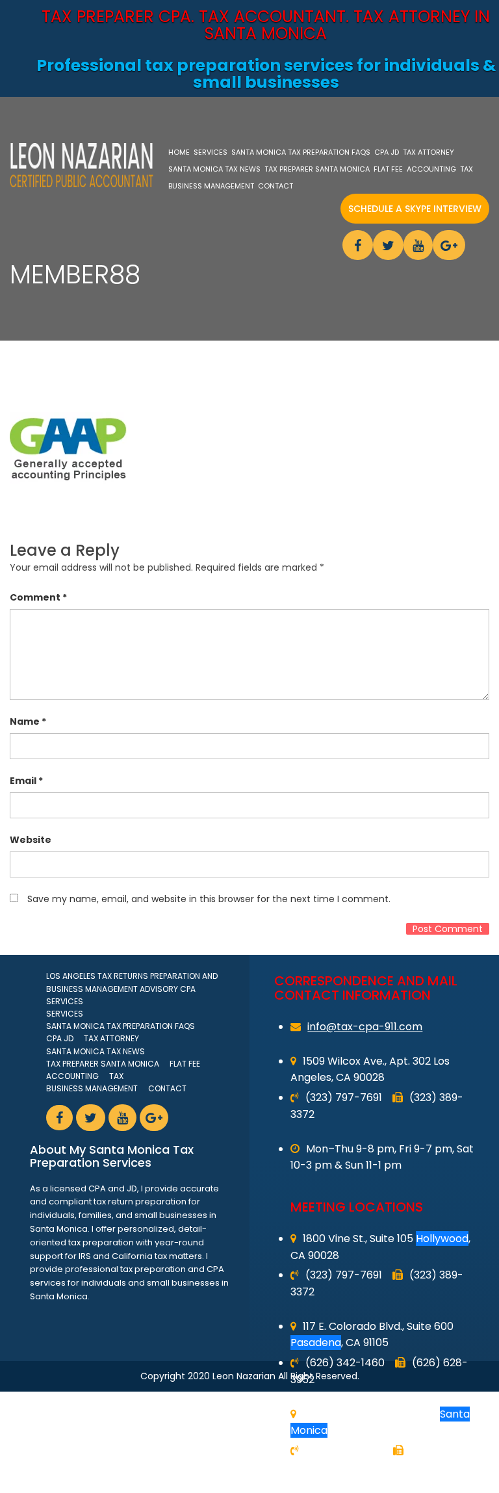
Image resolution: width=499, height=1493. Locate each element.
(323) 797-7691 (343, 1097)
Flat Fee (388, 169)
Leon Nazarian (243, 1376)
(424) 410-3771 (344, 1450)
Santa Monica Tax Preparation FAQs (300, 152)
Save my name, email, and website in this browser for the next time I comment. (208, 898)
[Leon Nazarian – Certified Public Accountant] (81, 165)
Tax (466, 169)
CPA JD (386, 152)
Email (26, 780)
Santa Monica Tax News (214, 169)
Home (179, 152)
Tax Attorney (428, 152)
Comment (38, 597)
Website (30, 839)
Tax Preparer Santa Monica (317, 169)
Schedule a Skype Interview (414, 208)
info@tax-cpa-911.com (364, 1026)
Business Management (211, 186)
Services (210, 152)
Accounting (431, 169)
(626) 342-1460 (345, 1362)
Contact (275, 186)
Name (28, 721)
